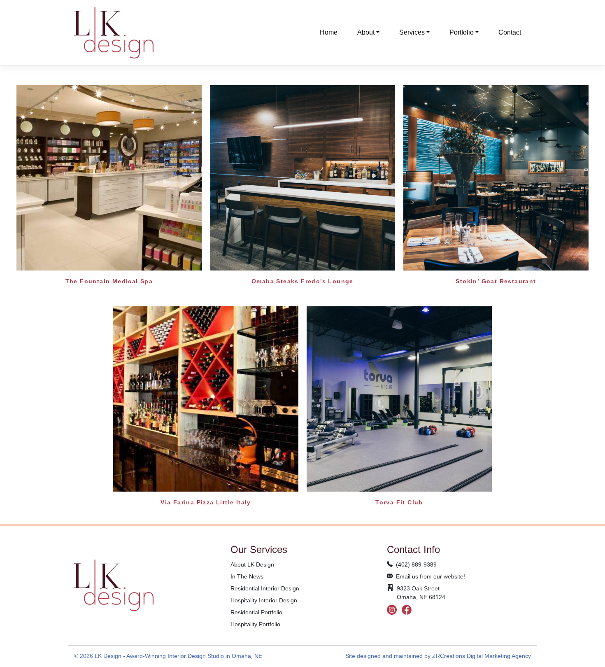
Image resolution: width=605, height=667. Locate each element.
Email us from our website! (430, 576)
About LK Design (252, 564)
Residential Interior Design (264, 588)
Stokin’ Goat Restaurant (496, 281)
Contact (509, 32)
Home (328, 32)
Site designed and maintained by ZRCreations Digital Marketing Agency (438, 656)
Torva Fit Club (399, 502)
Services (412, 32)
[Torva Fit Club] (399, 398)
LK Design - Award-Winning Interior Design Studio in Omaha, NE (178, 656)
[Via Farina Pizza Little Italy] (205, 398)
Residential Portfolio (256, 612)
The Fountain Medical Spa (109, 281)
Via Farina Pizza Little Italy (206, 502)
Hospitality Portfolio (255, 624)
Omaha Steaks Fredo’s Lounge (302, 281)
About (366, 32)
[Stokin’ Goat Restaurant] (496, 177)
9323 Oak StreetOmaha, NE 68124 (421, 592)
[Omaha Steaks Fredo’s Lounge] (302, 177)
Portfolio (461, 32)
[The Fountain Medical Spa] (109, 177)
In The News (246, 576)
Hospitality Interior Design (263, 600)
